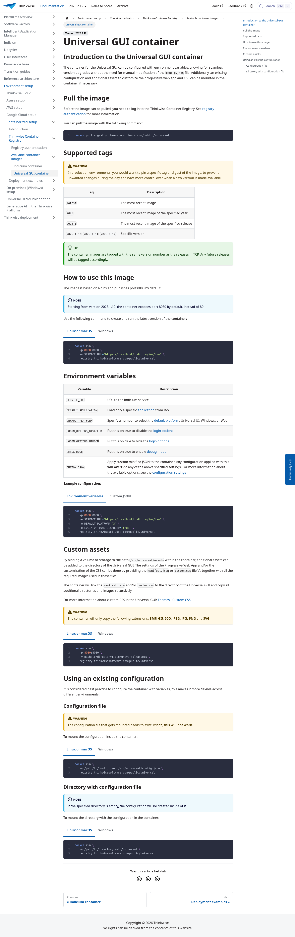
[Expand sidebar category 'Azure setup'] (53, 100)
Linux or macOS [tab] (79, 331)
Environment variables (256, 48)
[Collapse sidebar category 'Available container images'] (53, 157)
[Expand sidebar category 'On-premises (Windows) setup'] (53, 190)
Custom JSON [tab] (120, 496)
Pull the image (251, 30)
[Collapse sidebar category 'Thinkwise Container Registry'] (53, 138)
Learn (215, 6)
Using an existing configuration (262, 60)
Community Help (290, 469)
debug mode (156, 451)
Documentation (52, 6)
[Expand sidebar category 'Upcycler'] (53, 50)
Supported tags (252, 36)
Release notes (101, 6)
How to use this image (256, 42)
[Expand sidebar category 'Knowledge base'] (53, 64)
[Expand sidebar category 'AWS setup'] (53, 107)
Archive (122, 6)
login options (163, 430)
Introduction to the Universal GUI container (263, 22)
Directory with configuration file (265, 71)
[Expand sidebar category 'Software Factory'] (53, 24)
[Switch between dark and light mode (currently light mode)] (251, 6)
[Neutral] (148, 878)
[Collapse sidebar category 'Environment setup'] (53, 86)
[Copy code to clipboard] (228, 135)
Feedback (235, 6)
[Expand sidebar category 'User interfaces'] (53, 57)
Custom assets (251, 54)
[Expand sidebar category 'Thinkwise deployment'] (53, 217)
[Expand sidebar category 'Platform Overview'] (53, 17)
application (146, 410)
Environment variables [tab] (85, 496)
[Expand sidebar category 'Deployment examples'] (53, 180)
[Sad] (157, 878)
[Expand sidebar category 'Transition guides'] (53, 71)
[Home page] (67, 18)
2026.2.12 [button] (76, 6)
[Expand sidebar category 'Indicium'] (53, 42)
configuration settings (169, 472)
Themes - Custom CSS (174, 600)
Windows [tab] (105, 331)
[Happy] (139, 878)
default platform (166, 420)
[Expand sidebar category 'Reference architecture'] (53, 78)
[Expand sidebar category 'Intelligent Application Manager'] (53, 33)
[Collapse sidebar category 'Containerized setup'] (53, 122)
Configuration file (256, 65)
